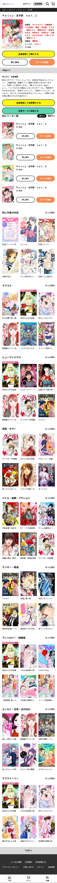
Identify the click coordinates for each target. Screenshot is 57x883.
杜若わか (45, 33)
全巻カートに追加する (28, 111)
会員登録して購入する (28, 54)
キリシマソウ (37, 25)
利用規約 (28, 862)
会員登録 (38, 4)
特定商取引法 (41, 862)
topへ (28, 850)
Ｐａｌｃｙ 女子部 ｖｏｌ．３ (31, 166)
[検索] (47, 4)
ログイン (27, 4)
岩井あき (35, 33)
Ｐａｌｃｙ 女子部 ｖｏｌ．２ (31, 145)
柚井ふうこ (31, 30)
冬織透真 (48, 25)
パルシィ (37, 44)
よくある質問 (16, 862)
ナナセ (51, 27)
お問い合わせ (28, 867)
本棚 (47, 880)
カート (28, 880)
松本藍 (44, 27)
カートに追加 (42, 62)
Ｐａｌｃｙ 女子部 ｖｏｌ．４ (31, 187)
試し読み (15, 62)
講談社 (35, 41)
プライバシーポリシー (11, 867)
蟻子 (37, 27)
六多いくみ (49, 35)
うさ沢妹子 (29, 27)
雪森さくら (31, 38)
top (4, 10)
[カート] (53, 4)
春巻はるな (42, 30)
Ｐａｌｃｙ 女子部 (25, 10)
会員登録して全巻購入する (28, 103)
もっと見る (50, 212)
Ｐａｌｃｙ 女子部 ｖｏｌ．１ (31, 124)
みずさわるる (37, 35)
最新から (51, 116)
